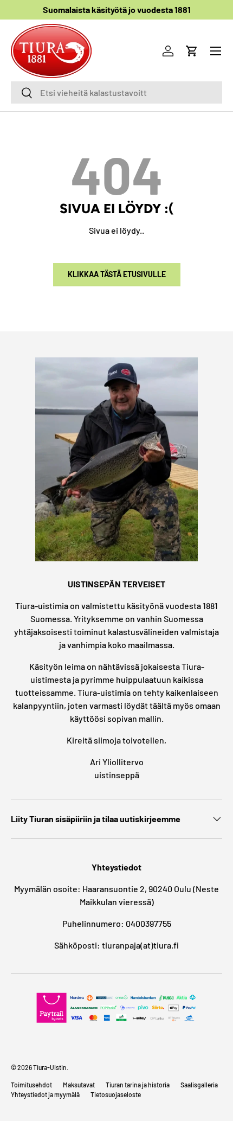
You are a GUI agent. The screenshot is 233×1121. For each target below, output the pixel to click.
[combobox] (116, 92)
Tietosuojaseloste (115, 1094)
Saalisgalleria (199, 1084)
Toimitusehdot (31, 1084)
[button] (192, 51)
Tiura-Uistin (50, 1067)
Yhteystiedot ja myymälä (45, 1094)
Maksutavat (79, 1084)
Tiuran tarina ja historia (138, 1084)
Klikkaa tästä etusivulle (117, 274)
